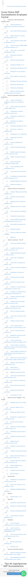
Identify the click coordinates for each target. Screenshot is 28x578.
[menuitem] (3, 2)
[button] (3, 1)
